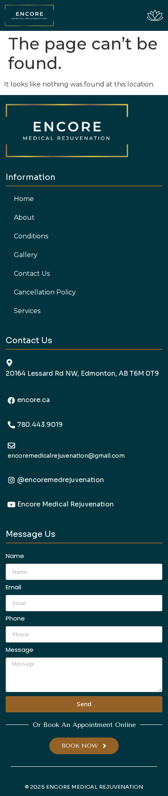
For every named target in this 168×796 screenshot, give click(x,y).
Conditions (31, 236)
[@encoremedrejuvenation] (11, 480)
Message (19, 650)
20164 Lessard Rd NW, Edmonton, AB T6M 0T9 (82, 373)
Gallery (26, 255)
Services (27, 311)
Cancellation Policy (45, 292)
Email (13, 587)
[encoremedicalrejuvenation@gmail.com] (11, 445)
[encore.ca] (11, 400)
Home (24, 199)
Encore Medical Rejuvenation (65, 504)
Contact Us (32, 273)
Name (15, 556)
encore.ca (33, 400)
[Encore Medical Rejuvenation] (11, 504)
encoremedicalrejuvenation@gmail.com (66, 455)
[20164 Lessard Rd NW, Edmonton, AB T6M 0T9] (9, 362)
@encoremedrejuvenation (60, 480)
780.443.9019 (40, 424)
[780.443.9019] (11, 424)
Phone (15, 619)
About (24, 217)
